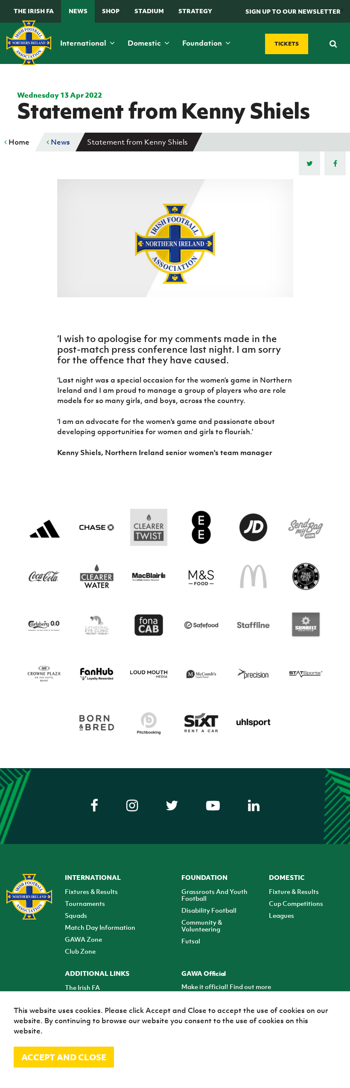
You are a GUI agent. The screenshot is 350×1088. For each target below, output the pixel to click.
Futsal (190, 941)
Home (18, 142)
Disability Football (208, 910)
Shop (111, 11)
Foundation (203, 43)
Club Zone (80, 951)
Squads (76, 915)
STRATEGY (195, 11)
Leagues (281, 915)
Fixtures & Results (91, 891)
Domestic (145, 43)
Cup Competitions (296, 903)
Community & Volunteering (201, 925)
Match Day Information (100, 927)
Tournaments (85, 903)
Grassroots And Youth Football (214, 894)
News (78, 11)
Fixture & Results (294, 891)
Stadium (149, 11)
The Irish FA (34, 11)
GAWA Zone (83, 939)
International (84, 43)
